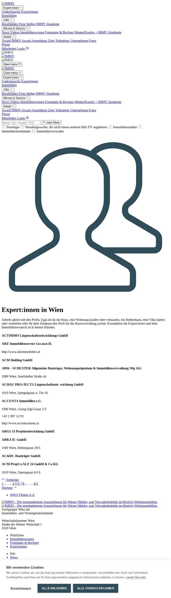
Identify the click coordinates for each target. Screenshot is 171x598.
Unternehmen (79, 40)
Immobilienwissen (32, 32)
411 (35, 483)
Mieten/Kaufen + (86, 32)
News (6, 32)
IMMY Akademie (47, 24)
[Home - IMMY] (8, 3)
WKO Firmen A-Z (22, 495)
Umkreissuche (11, 12)
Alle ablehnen (54, 588)
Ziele (51, 40)
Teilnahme (62, 40)
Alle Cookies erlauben (95, 588)
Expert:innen (29, 12)
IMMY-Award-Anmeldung (29, 40)
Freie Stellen (27, 24)
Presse (6, 44)
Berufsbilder (10, 24)
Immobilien (9, 15)
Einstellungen (21, 588)
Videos (15, 32)
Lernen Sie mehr (136, 577)
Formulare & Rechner (60, 32)
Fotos (92, 40)
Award (6, 40)
